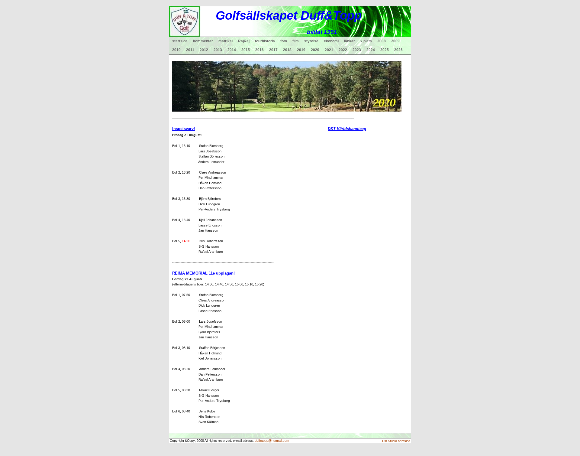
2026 (398, 50)
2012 (204, 50)
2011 (190, 50)
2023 (357, 50)
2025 (384, 50)
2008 (381, 41)
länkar (349, 41)
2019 (301, 50)
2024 (370, 50)
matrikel (225, 41)
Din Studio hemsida (396, 441)
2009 (395, 41)
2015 (245, 50)
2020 (315, 50)
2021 (329, 50)
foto (283, 41)
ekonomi (331, 41)
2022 (343, 50)
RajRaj (244, 41)
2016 (259, 50)
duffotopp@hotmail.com (272, 440)
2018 (287, 50)
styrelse (311, 41)
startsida (180, 41)
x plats (366, 41)
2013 (218, 50)
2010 (176, 50)
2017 (273, 50)
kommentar (203, 41)
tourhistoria (265, 41)
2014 (231, 50)
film (295, 41)
